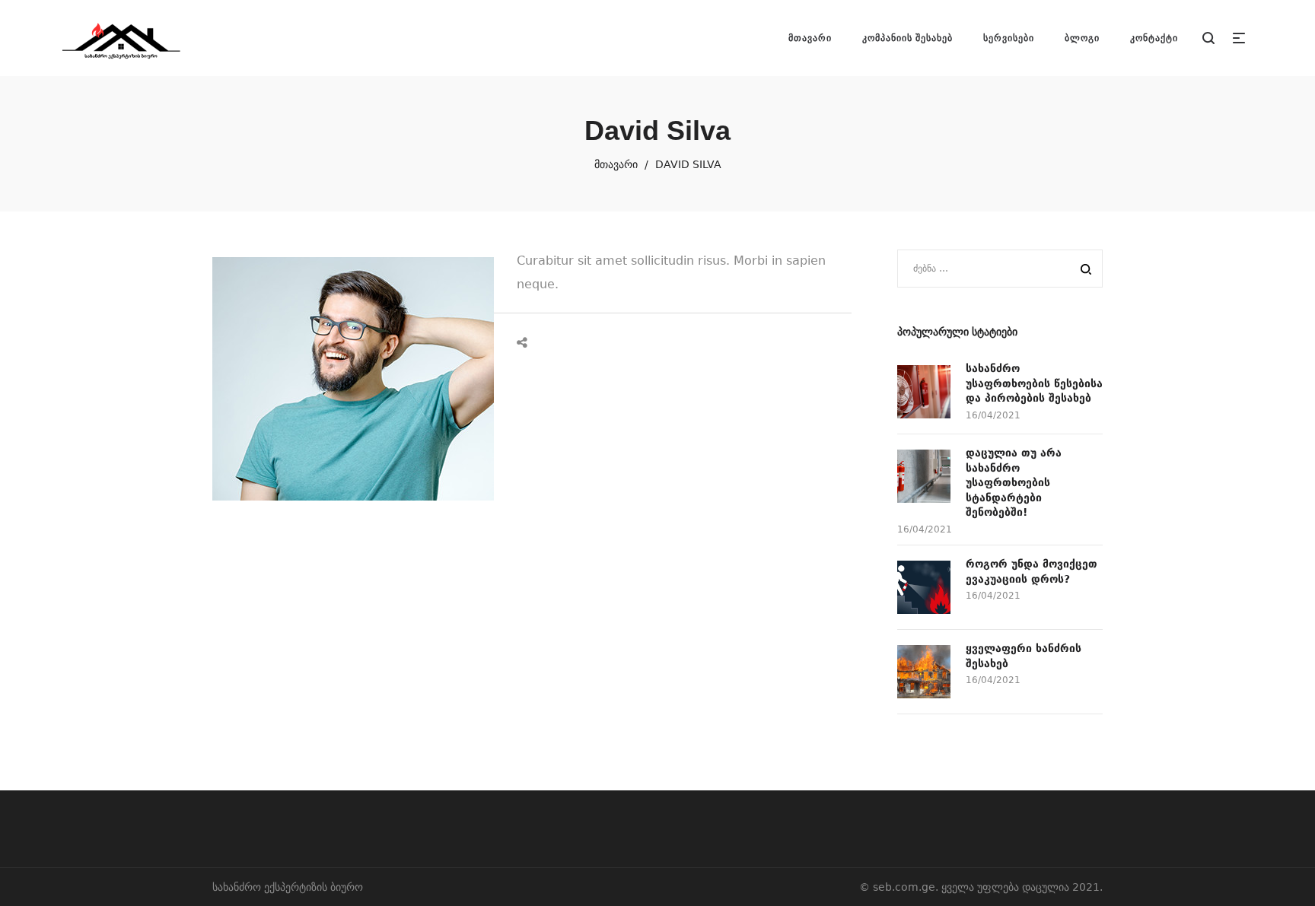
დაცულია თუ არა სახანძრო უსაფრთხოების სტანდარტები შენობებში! (1014, 482)
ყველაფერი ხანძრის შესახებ (1023, 655)
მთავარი (616, 164)
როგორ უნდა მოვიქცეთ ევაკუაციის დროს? (1031, 571)
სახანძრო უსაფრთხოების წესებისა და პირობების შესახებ (1034, 383)
